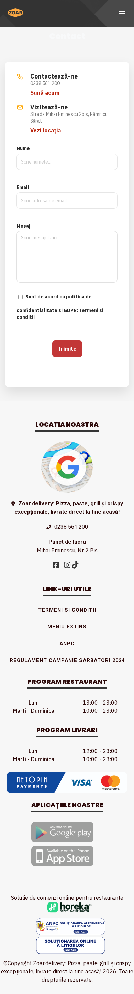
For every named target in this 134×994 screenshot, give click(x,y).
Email (22, 187)
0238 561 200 (71, 527)
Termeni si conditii (67, 610)
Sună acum (44, 92)
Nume (23, 148)
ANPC (67, 643)
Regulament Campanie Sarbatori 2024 (67, 660)
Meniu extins (67, 627)
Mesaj (23, 226)
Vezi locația (45, 130)
